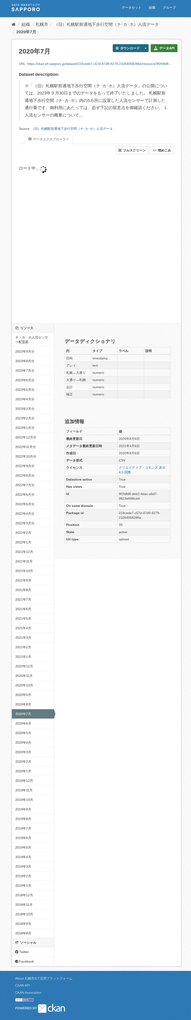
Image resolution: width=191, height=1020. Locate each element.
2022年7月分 (24, 485)
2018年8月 (23, 933)
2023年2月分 (24, 418)
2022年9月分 (24, 466)
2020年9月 (23, 695)
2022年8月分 (24, 475)
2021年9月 (23, 580)
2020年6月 (23, 723)
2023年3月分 (24, 409)
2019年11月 (24, 790)
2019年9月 (23, 809)
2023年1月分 (24, 428)
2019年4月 (23, 857)
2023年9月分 (24, 351)
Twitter (23, 952)
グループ (169, 7)
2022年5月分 (24, 504)
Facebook (26, 961)
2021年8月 (23, 590)
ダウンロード (129, 48)
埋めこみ (164, 150)
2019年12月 (24, 781)
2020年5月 (23, 733)
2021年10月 (24, 571)
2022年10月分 (25, 456)
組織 (152, 7)
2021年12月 (24, 552)
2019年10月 (24, 800)
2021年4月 (23, 628)
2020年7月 (26, 32)
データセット (131, 7)
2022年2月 (23, 533)
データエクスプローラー (50, 139)
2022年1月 (23, 542)
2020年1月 (23, 771)
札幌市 (42, 24)
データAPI (166, 48)
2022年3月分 (24, 523)
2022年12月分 (25, 437)
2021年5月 (23, 618)
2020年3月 (23, 752)
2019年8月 (23, 819)
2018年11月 (24, 904)
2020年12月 (24, 666)
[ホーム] (14, 24)
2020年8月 (23, 704)
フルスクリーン (134, 150)
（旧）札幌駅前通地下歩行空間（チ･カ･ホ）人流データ (106, 24)
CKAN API (22, 985)
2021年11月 (24, 561)
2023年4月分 (24, 399)
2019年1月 (23, 885)
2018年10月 (24, 914)
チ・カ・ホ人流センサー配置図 (31, 339)
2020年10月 (24, 685)
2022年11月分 (25, 447)
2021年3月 (23, 637)
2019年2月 (23, 876)
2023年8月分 (24, 361)
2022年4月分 (24, 513)
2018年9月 (23, 924)
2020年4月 (23, 742)
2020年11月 (24, 676)
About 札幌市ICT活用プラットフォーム (43, 978)
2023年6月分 (24, 380)
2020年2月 (23, 761)
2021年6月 (23, 609)
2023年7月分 (24, 370)
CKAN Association (28, 992)
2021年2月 (23, 647)
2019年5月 (23, 847)
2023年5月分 (24, 389)
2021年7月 (23, 599)
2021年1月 (23, 657)
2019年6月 (23, 838)
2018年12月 (24, 895)
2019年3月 (23, 866)
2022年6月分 (24, 494)
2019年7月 (23, 828)
